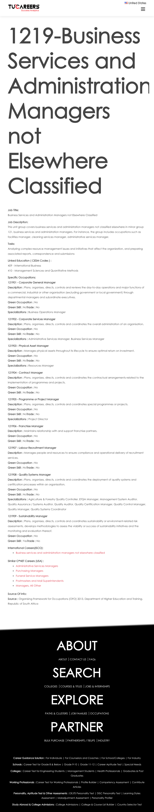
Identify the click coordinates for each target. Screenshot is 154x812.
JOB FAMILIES (79, 713)
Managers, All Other (28, 585)
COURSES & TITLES (71, 686)
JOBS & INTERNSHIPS (97, 686)
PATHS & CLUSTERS (57, 713)
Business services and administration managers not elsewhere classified (60, 552)
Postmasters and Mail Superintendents (40, 580)
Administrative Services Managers (37, 566)
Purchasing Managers (29, 570)
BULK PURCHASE (54, 740)
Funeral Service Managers (32, 575)
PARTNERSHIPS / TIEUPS (81, 740)
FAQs (92, 659)
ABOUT (62, 659)
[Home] (24, 8)
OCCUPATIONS (99, 713)
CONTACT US (78, 659)
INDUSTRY (104, 740)
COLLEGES (50, 686)
